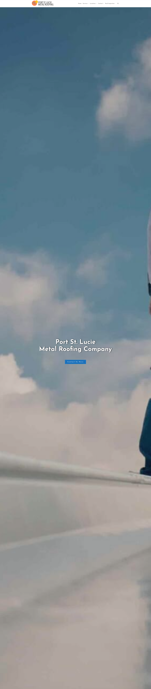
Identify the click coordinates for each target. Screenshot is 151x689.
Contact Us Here (75, 362)
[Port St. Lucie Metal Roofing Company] (42, 3)
